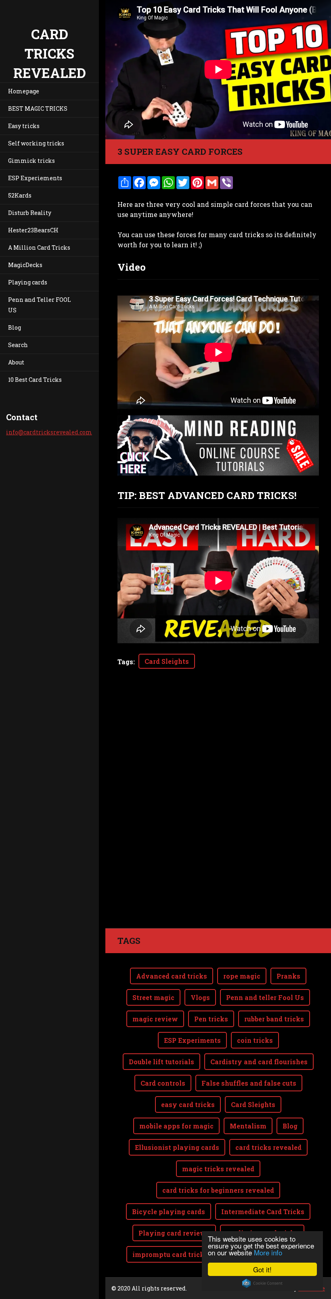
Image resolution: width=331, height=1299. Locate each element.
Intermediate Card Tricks (262, 1211)
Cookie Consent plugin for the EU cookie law (262, 1283)
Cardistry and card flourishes (259, 1061)
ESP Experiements (35, 178)
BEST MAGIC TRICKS (37, 108)
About (16, 362)
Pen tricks (211, 1019)
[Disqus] (218, 815)
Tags (125, 661)
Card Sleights (167, 661)
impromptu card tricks (170, 1254)
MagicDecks (25, 265)
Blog (14, 327)
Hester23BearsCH (33, 230)
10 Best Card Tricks (35, 379)
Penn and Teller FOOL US (39, 305)
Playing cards (27, 282)
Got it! (262, 1269)
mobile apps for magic (176, 1126)
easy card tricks (188, 1104)
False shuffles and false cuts (248, 1083)
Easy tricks (24, 126)
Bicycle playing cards (168, 1211)
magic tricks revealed (218, 1168)
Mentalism (248, 1126)
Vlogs (200, 997)
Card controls (162, 1083)
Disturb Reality (29, 213)
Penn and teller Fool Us (265, 997)
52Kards (19, 195)
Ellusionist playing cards (177, 1147)
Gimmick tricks (31, 160)
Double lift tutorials (161, 1061)
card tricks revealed (268, 1147)
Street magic (153, 997)
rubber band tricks (274, 1019)
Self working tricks (36, 143)
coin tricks (255, 1040)
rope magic (241, 976)
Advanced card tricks (171, 976)
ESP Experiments (192, 1040)
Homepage (23, 91)
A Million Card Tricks (39, 247)
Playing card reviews (174, 1233)
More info (268, 1252)
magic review (155, 1019)
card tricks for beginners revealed (218, 1190)
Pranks (288, 976)
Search (18, 345)
